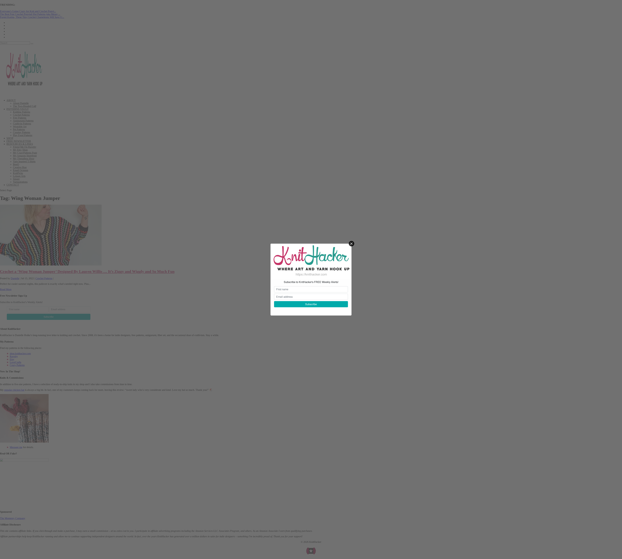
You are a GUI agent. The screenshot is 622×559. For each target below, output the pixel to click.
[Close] (351, 243)
